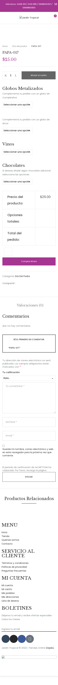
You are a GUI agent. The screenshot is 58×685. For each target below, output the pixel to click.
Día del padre (19, 46)
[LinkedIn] (30, 283)
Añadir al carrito (39, 75)
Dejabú (50, 647)
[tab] (30, 305)
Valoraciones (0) (30, 305)
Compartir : (9, 283)
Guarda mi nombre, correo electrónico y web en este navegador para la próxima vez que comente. (27, 452)
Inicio (5, 46)
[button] (52, 17)
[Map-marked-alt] (30, 639)
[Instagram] (14, 639)
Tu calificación (11, 372)
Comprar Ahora (29, 261)
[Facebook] (20, 283)
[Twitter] (25, 283)
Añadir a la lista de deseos (8, 252)
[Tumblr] (6, 639)
